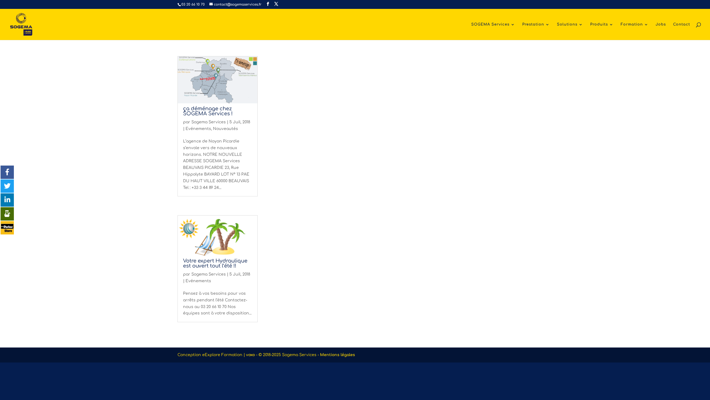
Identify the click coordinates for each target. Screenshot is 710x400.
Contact (681, 24)
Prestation (533, 24)
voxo (250, 355)
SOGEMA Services (490, 24)
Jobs (661, 24)
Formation (632, 24)
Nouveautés (225, 129)
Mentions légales (337, 355)
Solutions (567, 24)
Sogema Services (208, 122)
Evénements (198, 129)
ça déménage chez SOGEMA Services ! (208, 111)
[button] (7, 172)
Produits (599, 24)
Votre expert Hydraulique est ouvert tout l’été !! (215, 263)
